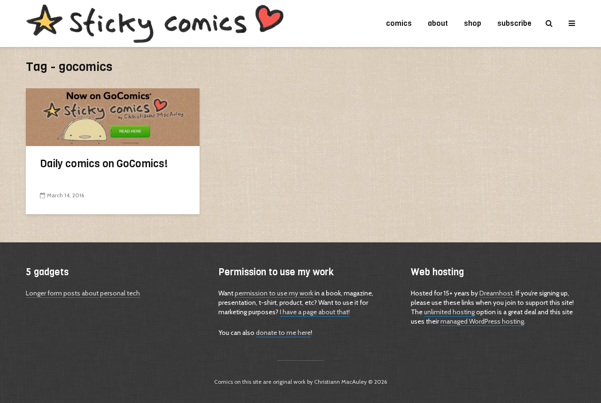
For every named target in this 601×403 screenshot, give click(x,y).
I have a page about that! (315, 312)
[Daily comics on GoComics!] (113, 116)
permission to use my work (274, 293)
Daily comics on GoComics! (104, 163)
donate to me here (283, 332)
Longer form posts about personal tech (83, 293)
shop (472, 23)
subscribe (514, 23)
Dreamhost (496, 293)
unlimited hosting (449, 312)
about (438, 23)
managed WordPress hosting (482, 321)
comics (399, 23)
